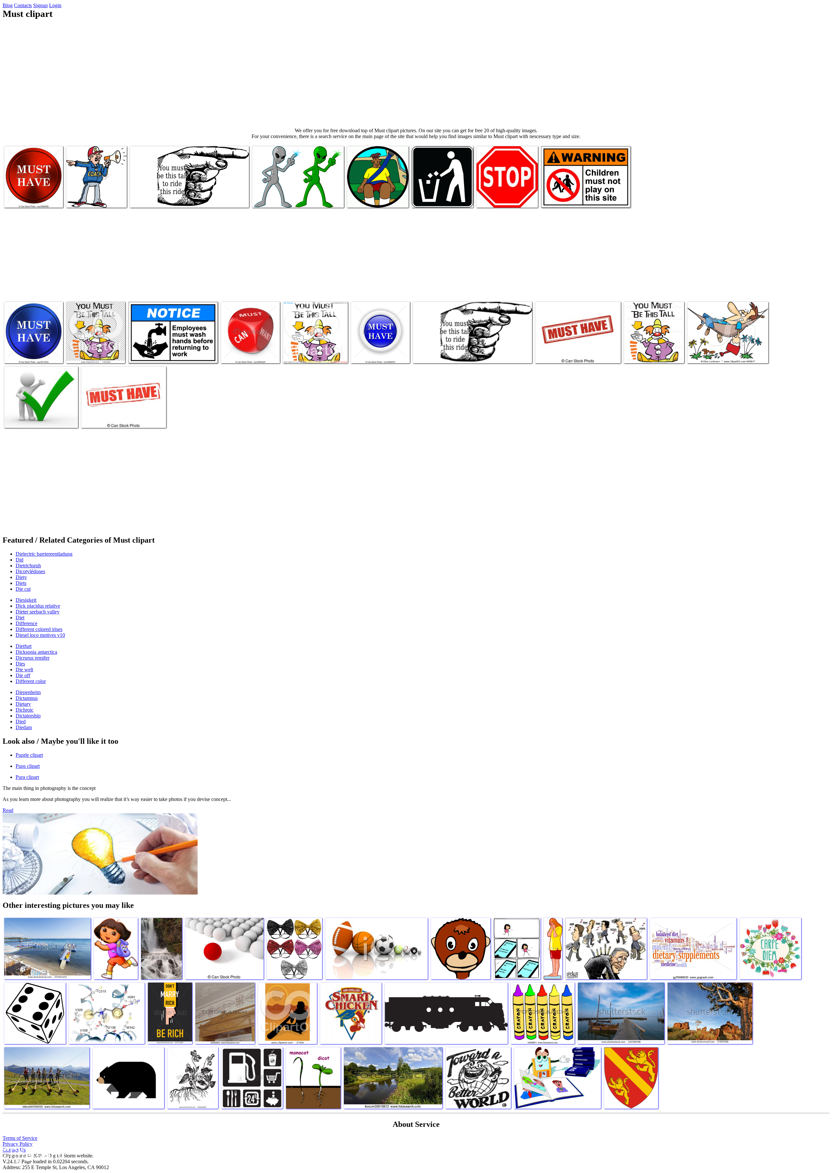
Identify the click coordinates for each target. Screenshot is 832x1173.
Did (19, 559)
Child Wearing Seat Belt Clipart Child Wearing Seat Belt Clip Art (373, 193)
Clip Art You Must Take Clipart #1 (721, 354)
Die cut (23, 589)
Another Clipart (268, 198)
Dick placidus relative (38, 606)
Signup (40, 5)
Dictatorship (28, 715)
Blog (8, 5)
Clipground (32, 1153)
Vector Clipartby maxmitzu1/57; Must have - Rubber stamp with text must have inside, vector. (578, 349)
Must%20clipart (299, 354)
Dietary (23, 704)
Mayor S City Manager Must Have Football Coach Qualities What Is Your (96, 193)
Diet (20, 617)
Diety (21, 577)
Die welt (24, 669)
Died (21, 721)
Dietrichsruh (28, 565)
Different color (31, 681)
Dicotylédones (30, 571)
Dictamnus (27, 698)
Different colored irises (39, 629)
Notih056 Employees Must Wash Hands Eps (170, 354)
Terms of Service (20, 1138)
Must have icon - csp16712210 (21, 352)
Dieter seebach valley (37, 611)
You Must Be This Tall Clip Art (444, 354)
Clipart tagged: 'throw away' (439, 198)
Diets (21, 583)
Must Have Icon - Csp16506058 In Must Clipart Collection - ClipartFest (33, 193)
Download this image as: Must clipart (166, 198)
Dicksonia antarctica (36, 652)
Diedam (24, 727)
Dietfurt (24, 646)
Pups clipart (28, 766)
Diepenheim (28, 692)
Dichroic (24, 710)
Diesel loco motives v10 (40, 635)
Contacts (23, 5)
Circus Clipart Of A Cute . (650, 354)
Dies (20, 663)
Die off (23, 675)
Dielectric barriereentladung (44, 554)
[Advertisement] (416, 73)
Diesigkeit (26, 600)
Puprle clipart (29, 755)
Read (8, 810)
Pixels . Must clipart (86, 354)
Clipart (12, 419)
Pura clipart (27, 777)
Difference (26, 623)
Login (55, 5)
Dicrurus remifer (32, 658)
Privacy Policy (17, 1144)
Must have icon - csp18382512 (368, 352)
